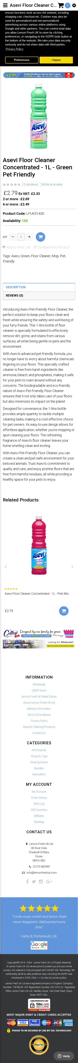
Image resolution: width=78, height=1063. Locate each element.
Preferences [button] (21, 60)
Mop (55, 256)
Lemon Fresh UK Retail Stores (39, 696)
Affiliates (39, 815)
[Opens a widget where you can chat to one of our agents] (63, 1056)
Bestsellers (39, 774)
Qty (5, 237)
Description (16, 287)
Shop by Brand (39, 762)
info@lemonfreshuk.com (42, 872)
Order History (39, 797)
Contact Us (39, 732)
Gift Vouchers (39, 809)
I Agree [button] (56, 60)
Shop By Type (39, 756)
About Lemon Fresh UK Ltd (39, 702)
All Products (39, 750)
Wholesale (39, 684)
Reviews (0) (14, 295)
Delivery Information (39, 708)
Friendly (9, 261)
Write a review (52, 184)
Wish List (39, 803)
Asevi (15, 256)
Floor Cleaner (41, 256)
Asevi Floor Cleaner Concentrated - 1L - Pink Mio (37, 593)
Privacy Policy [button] (14, 49)
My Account (39, 791)
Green (25, 256)
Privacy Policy (39, 720)
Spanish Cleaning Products (39, 726)
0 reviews (31, 184)
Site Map (39, 821)
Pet (62, 256)
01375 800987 (41, 866)
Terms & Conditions (39, 714)
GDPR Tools (39, 690)
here (39, 977)
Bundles (39, 768)
